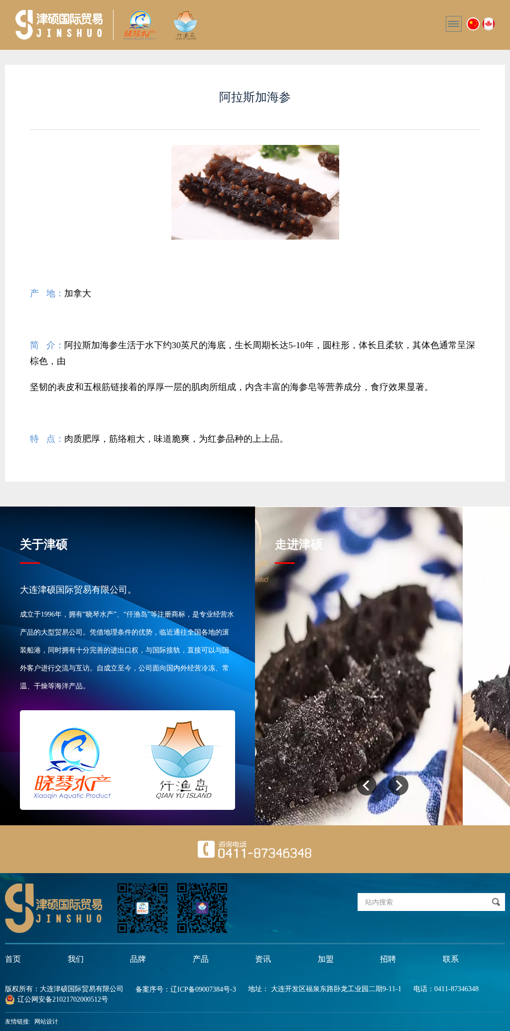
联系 (451, 959)
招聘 (388, 959)
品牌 (138, 959)
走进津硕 (299, 544)
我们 (76, 959)
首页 (13, 959)
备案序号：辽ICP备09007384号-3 (185, 989)
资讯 (263, 959)
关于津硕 (44, 544)
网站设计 (46, 1021)
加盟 (326, 959)
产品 (201, 959)
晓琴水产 (59, 25)
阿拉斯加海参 (255, 97)
